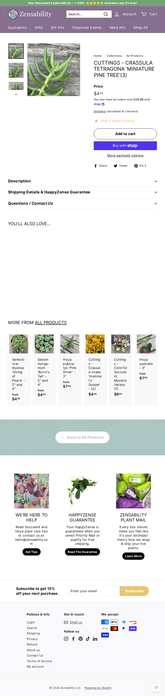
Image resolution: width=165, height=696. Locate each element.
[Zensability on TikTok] (88, 639)
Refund (32, 644)
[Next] (16, 93)
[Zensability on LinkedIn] (95, 639)
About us (33, 650)
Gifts (39, 28)
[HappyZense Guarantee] (82, 491)
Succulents (17, 28)
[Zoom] (53, 69)
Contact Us (35, 655)
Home (98, 55)
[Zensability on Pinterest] (80, 639)
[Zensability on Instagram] (66, 639)
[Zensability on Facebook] (73, 639)
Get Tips (32, 551)
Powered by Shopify (98, 687)
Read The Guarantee (82, 551)
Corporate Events (86, 28)
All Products (135, 55)
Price (98, 86)
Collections (114, 55)
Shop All (140, 28)
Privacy (32, 639)
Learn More (133, 556)
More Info (118, 28)
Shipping (99, 111)
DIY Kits (57, 28)
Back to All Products (85, 437)
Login (31, 622)
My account (35, 666)
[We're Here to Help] (31, 491)
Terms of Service (39, 661)
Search (32, 628)
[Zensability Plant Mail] (133, 491)
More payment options (125, 155)
